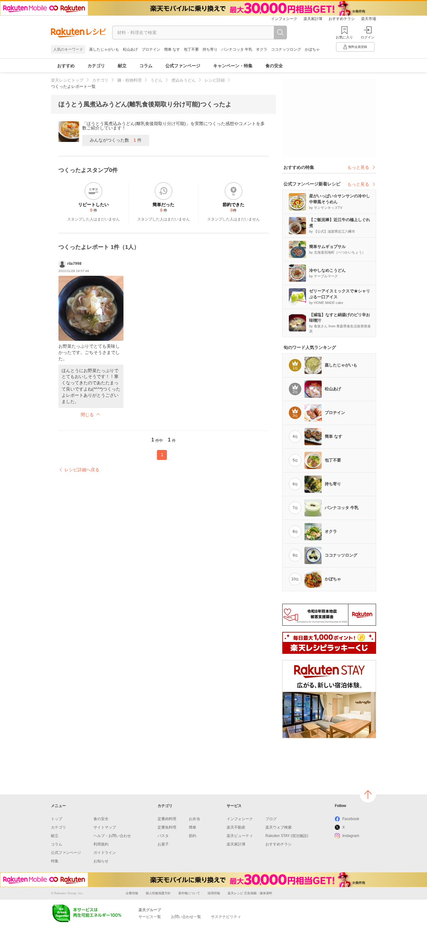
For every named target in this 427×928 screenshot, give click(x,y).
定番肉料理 (167, 819)
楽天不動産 (236, 827)
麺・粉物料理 (129, 80)
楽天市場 (368, 19)
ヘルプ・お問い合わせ (112, 836)
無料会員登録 (357, 46)
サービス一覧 (149, 917)
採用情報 (214, 893)
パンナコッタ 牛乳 (236, 49)
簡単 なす (172, 49)
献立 (122, 65)
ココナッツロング (286, 49)
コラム (146, 65)
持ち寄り (210, 49)
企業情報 (132, 893)
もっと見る (358, 167)
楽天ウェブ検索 (278, 827)
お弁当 (194, 819)
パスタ (163, 836)
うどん (156, 80)
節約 (192, 836)
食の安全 (274, 65)
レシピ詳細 (214, 80)
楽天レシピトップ (67, 80)
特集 (54, 861)
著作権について (189, 893)
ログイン (367, 37)
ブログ (271, 819)
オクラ (261, 49)
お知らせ (100, 861)
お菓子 (163, 844)
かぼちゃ (312, 49)
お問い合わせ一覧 (186, 917)
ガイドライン (104, 852)
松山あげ (130, 49)
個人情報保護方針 (158, 893)
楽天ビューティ (240, 836)
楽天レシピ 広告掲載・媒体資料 (250, 893)
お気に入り (344, 37)
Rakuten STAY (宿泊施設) (286, 836)
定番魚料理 (167, 827)
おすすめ (66, 65)
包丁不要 (191, 49)
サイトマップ (104, 827)
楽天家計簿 (313, 19)
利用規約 (100, 844)
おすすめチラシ (342, 19)
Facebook (350, 819)
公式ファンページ (182, 65)
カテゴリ (96, 65)
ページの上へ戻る (368, 794)
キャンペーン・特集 (233, 65)
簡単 (192, 827)
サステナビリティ (226, 917)
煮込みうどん (183, 80)
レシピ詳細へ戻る (81, 469)
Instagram (350, 836)
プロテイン (151, 49)
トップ (56, 819)
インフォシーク (284, 19)
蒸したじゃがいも (104, 49)
